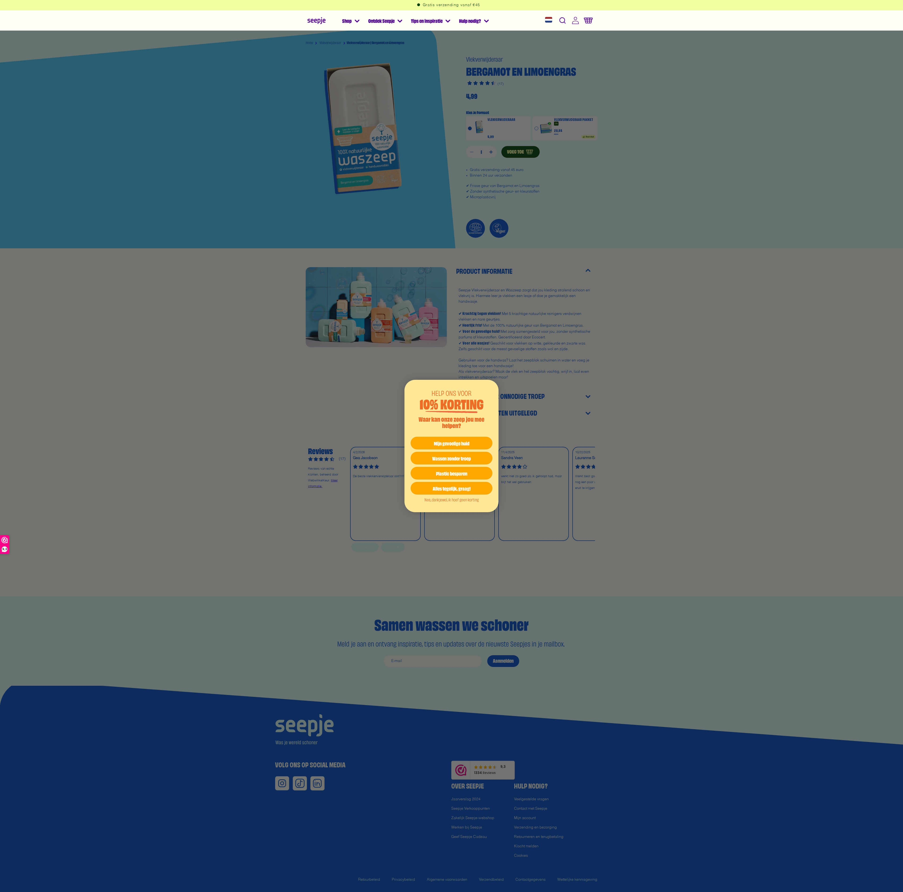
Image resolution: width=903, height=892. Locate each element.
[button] (351, 20)
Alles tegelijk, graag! (452, 488)
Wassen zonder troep (451, 458)
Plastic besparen (451, 473)
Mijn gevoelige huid (451, 443)
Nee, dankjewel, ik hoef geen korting (451, 499)
